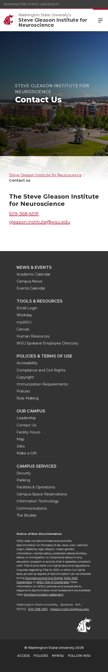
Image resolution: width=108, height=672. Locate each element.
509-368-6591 (24, 214)
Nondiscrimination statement (43, 594)
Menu (100, 20)
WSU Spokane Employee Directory (47, 343)
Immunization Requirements (42, 384)
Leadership (26, 418)
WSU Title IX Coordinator (52, 582)
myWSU (24, 322)
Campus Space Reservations (42, 494)
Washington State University (32, 4)
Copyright (25, 377)
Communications (32, 508)
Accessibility (27, 363)
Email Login (27, 308)
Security (24, 473)
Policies (23, 391)
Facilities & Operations (36, 487)
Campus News (29, 281)
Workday (24, 315)
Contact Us (26, 425)
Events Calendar (31, 288)
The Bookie (26, 515)
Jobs (21, 446)
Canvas (23, 329)
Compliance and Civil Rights (41, 370)
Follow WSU (79, 656)
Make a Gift (27, 453)
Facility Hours (28, 432)
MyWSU (58, 656)
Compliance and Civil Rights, (44, 578)
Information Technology (38, 501)
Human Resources (33, 336)
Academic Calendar (33, 274)
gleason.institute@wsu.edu (39, 222)
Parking (23, 480)
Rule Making (28, 398)
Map (20, 439)
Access (23, 656)
